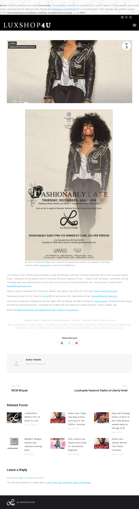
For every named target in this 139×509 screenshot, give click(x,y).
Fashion (12, 43)
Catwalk (40, 325)
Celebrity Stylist (50, 325)
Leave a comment (108, 320)
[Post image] (14, 417)
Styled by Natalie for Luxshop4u (111, 328)
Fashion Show (21, 328)
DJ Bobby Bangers (77, 325)
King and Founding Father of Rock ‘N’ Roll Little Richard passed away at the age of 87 (121, 420)
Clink (45, 296)
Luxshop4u (45, 265)
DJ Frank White (91, 325)
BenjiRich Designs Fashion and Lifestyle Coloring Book (33, 444)
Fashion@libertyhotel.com (104, 296)
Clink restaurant (63, 325)
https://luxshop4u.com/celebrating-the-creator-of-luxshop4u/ (48, 310)
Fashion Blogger (111, 325)
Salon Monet (101, 301)
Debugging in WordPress (64, 9)
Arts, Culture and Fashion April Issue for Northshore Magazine (77, 444)
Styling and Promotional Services (22, 47)
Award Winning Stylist (21, 325)
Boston (32, 325)
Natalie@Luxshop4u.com (19, 286)
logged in (22, 478)
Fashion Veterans (45, 328)
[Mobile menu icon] (134, 25)
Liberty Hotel (71, 328)
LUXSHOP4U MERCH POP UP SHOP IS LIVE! (32, 417)
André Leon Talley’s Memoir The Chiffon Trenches (119, 444)
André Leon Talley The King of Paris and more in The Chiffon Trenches (77, 419)
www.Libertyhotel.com (105, 291)
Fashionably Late (59, 328)
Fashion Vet (33, 328)
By (76, 320)
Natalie (96, 328)
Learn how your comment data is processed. (68, 482)
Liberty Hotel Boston (84, 328)
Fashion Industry (124, 325)
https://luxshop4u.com (36, 364)
